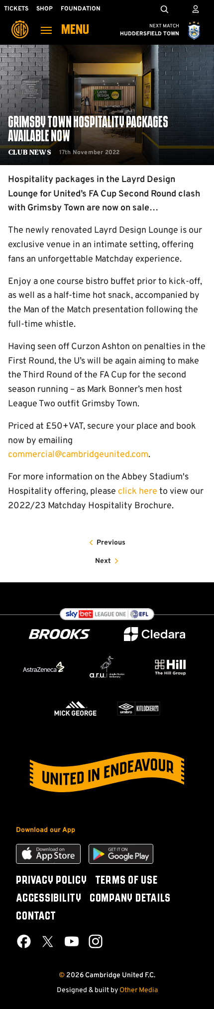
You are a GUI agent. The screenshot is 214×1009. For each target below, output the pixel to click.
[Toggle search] (164, 8)
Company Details (130, 899)
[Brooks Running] (60, 634)
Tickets (16, 9)
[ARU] (106, 667)
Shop (44, 9)
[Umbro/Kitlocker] (138, 708)
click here (137, 491)
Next (103, 561)
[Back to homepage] (20, 22)
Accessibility (49, 899)
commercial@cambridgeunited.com (78, 454)
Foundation (81, 9)
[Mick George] (75, 708)
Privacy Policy (51, 881)
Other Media (138, 990)
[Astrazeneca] (43, 667)
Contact (36, 916)
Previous (111, 543)
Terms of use (126, 881)
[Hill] (170, 667)
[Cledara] (155, 634)
